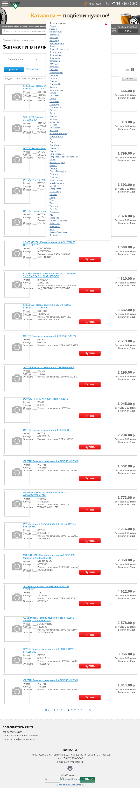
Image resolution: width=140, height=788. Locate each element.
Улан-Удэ (54, 209)
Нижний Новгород (59, 133)
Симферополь (57, 182)
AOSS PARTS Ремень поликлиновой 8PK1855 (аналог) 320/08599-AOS (48, 619)
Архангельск (56, 31)
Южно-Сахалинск (58, 232)
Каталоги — (46, 15)
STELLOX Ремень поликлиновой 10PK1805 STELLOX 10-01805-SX (47, 306)
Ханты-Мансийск (58, 220)
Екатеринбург (56, 72)
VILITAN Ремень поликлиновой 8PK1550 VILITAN (50, 461)
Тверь (52, 197)
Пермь (53, 150)
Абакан (53, 28)
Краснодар (95, 3)
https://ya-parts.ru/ (15, 5)
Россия (53, 25)
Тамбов (53, 194)
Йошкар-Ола (56, 84)
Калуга (53, 92)
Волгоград (55, 60)
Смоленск (54, 185)
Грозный (54, 69)
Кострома (54, 101)
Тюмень (54, 206)
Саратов (54, 177)
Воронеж (54, 66)
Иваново (54, 75)
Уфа (51, 214)
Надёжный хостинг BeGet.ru (70, 784)
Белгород (54, 40)
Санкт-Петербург (58, 171)
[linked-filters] (22, 59)
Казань (53, 86)
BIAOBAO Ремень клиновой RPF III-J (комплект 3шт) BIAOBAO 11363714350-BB (49, 275)
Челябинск (55, 226)
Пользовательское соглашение (20, 735)
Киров (53, 98)
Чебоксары (55, 223)
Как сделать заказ (12, 731)
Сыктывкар (55, 191)
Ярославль (55, 235)
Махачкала (55, 121)
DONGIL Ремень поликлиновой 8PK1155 (45, 398)
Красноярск (55, 107)
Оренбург (54, 145)
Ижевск (53, 78)
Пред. (48, 710)
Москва (53, 124)
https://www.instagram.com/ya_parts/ (70, 768)
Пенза (53, 148)
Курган (53, 110)
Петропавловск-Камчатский (64, 156)
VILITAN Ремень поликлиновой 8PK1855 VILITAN (50, 680)
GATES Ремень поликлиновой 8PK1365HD (47, 430)
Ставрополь (55, 188)
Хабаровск (55, 217)
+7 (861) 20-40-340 (124, 3)
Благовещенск (57, 43)
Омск (52, 139)
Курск (52, 113)
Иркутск (53, 81)
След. (92, 710)
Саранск (54, 174)
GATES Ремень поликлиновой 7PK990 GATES (48, 367)
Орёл (52, 142)
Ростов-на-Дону (57, 162)
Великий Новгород (59, 49)
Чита (52, 229)
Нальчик (54, 130)
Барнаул (54, 37)
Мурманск (55, 127)
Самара (53, 168)
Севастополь (56, 179)
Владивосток (56, 52)
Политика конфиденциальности (20, 739)
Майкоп (53, 118)
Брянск (53, 46)
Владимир (55, 57)
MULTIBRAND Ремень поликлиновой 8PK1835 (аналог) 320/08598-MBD (49, 556)
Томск (52, 200)
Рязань (53, 165)
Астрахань (55, 34)
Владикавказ (56, 55)
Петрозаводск (57, 153)
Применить (14, 69)
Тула (52, 203)
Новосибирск (56, 136)
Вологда (54, 63)
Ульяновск (55, 211)
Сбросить (33, 69)
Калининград (56, 89)
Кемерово (54, 95)
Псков (52, 159)
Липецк (53, 116)
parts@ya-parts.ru (73, 761)
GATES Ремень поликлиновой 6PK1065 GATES (49, 336)
